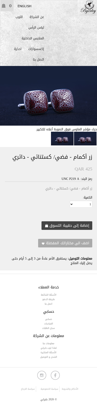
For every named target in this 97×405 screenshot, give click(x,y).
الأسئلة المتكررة (48, 352)
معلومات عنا (48, 343)
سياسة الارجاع (28, 389)
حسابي (48, 319)
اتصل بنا (38, 60)
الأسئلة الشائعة (48, 295)
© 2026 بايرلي (48, 399)
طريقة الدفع (48, 299)
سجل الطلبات (48, 328)
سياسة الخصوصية (49, 389)
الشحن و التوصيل (48, 357)
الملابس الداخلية (33, 38)
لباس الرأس (36, 28)
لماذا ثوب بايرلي (49, 348)
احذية (17, 49)
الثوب (19, 17)
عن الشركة (37, 17)
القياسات (48, 323)
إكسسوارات (36, 49)
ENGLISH (24, 6)
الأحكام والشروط (70, 389)
